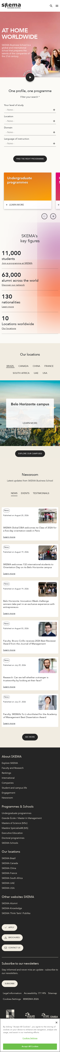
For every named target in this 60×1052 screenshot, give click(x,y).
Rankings (6, 773)
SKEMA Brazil (9, 858)
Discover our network (13, 285)
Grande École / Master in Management (22, 818)
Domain (8, 127)
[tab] (14, 494)
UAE (36, 373)
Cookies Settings (30, 1038)
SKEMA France (9, 873)
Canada (23, 366)
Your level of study (14, 105)
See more (30, 737)
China (36, 366)
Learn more (8, 306)
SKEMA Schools (10, 843)
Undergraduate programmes (16, 813)
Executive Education (12, 833)
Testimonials (41, 493)
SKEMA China (9, 868)
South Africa (21, 373)
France (48, 366)
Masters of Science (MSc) (14, 823)
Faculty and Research (13, 768)
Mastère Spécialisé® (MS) (15, 828)
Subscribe (10, 983)
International (8, 778)
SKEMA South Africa (12, 878)
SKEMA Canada (10, 863)
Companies (8, 783)
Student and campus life (14, 787)
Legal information (12, 993)
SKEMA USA (8, 888)
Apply (11, 927)
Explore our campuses (30, 453)
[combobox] (30, 110)
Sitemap (52, 993)
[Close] (56, 1022)
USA (45, 373)
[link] (30, 159)
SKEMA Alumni (9, 903)
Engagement (8, 792)
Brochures (14, 937)
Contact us (14, 947)
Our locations (9, 328)
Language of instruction (16, 138)
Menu (56, 6)
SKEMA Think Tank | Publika (16, 913)
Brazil (10, 366)
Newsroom (7, 797)
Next (53, 216)
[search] (51, 6)
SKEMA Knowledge (12, 908)
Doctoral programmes (13, 838)
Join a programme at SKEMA (17, 263)
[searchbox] (29, 110)
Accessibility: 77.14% (35, 993)
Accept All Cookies (30, 1046)
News (14, 493)
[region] (30, 1035)
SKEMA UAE (8, 883)
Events (25, 493)
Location (8, 116)
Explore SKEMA (10, 763)
